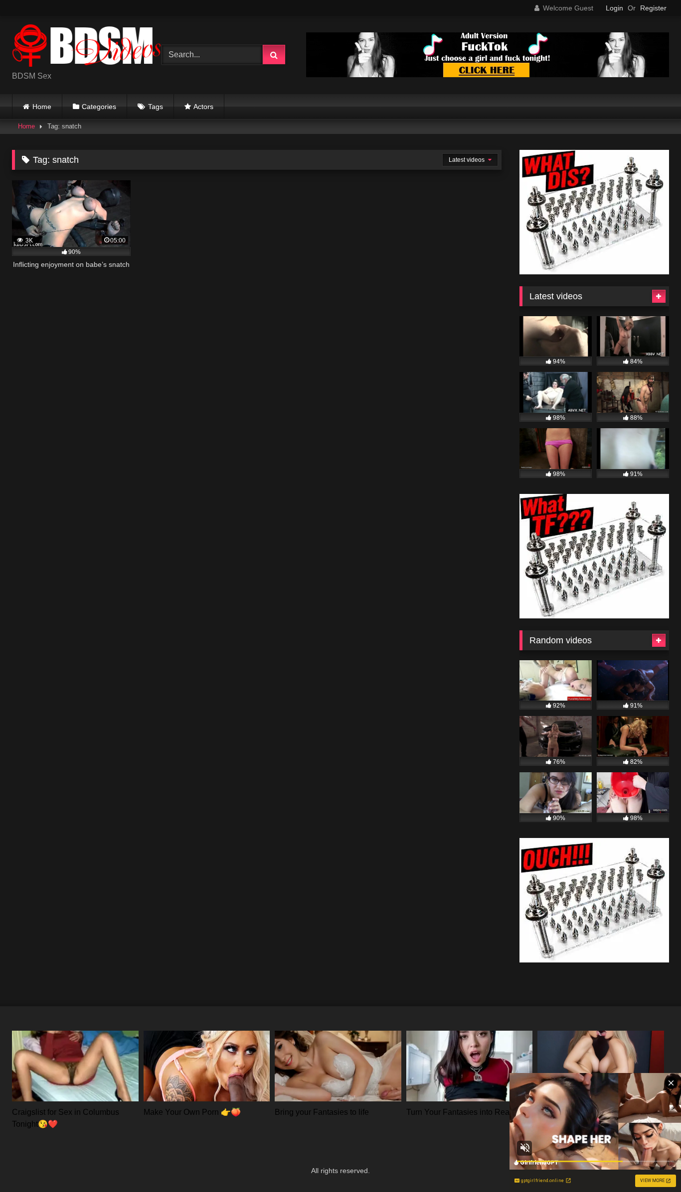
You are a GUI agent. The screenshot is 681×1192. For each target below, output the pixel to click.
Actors (203, 107)
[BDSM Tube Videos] (87, 47)
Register (653, 8)
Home (41, 107)
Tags (155, 107)
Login (614, 8)
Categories (99, 107)
